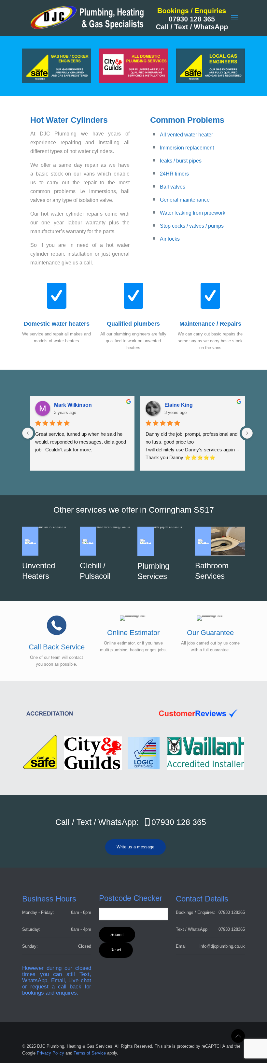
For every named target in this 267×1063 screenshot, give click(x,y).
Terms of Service (90, 1053)
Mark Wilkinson (73, 405)
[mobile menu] (234, 17)
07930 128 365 (178, 822)
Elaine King (178, 405)
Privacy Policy (50, 1053)
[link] (210, 66)
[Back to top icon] (238, 1036)
